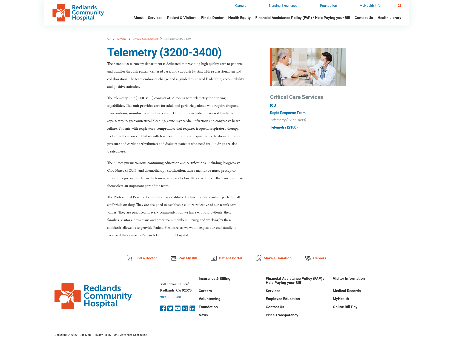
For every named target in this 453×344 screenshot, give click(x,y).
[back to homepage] (109, 38)
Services (155, 17)
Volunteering (209, 298)
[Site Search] (399, 5)
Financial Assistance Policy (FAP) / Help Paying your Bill (302, 17)
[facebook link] (163, 308)
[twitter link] (170, 308)
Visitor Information (349, 278)
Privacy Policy (102, 335)
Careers (240, 6)
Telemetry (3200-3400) (288, 120)
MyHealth (341, 298)
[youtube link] (177, 308)
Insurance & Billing (214, 278)
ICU (273, 105)
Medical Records (347, 290)
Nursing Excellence (283, 6)
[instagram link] (185, 308)
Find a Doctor (212, 17)
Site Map (85, 335)
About (138, 17)
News (203, 315)
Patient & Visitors (182, 17)
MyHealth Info (370, 6)
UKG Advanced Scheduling (130, 335)
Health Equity (239, 17)
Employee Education (283, 298)
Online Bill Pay (345, 307)
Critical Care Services (145, 39)
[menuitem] (138, 18)
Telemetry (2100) (283, 127)
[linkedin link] (192, 308)
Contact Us (364, 17)
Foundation (328, 6)
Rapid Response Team (287, 112)
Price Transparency (282, 315)
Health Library (389, 17)
